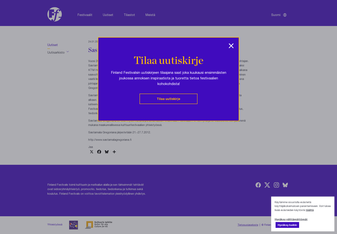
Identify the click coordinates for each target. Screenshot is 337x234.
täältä (310, 210)
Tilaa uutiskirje (168, 99)
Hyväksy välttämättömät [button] (291, 219)
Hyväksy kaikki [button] (287, 224)
